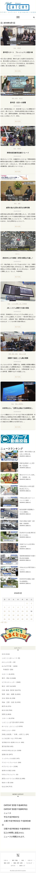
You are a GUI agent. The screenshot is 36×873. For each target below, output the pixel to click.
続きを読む (18, 71)
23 (31, 615)
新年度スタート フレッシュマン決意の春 (18, 52)
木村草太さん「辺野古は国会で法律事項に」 (18, 408)
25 (9, 619)
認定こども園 (22, 353)
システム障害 (15, 303)
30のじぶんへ (7, 730)
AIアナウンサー (7, 766)
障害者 (19, 148)
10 (4, 611)
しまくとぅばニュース (9, 658)
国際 (3, 714)
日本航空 (24, 303)
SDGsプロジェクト (9, 774)
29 (27, 619)
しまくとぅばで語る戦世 (10, 722)
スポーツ (5, 674)
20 (18, 615)
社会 (15, 48)
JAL (20, 303)
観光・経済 (15, 98)
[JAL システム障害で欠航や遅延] (18, 291)
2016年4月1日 (17, 55)
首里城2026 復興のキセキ (11, 742)
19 (13, 615)
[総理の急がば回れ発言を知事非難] (18, 191)
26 (13, 619)
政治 (15, 203)
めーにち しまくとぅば (10, 726)
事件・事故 (6, 678)
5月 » (5, 622)
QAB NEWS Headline (20, 870)
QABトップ (22, 865)
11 (9, 611)
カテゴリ (13, 865)
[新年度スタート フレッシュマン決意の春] (18, 35)
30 (31, 619)
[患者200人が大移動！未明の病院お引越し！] (18, 241)
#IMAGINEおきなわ (9, 750)
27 (18, 619)
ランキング (29, 863)
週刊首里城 (6, 746)
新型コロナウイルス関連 (10, 778)
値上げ (21, 98)
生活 (3, 654)
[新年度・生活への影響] (18, 86)
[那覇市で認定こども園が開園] (18, 341)
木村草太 (21, 403)
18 (9, 615)
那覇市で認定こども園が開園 (18, 358)
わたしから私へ (7, 662)
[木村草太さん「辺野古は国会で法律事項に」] (18, 391)
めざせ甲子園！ (7, 666)
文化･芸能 (5, 698)
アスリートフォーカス (9, 762)
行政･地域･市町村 (8, 690)
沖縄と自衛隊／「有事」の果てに (13, 734)
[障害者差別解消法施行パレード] (18, 136)
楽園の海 (5, 754)
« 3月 (2, 622)
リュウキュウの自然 (9, 758)
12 (13, 611)
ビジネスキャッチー (9, 682)
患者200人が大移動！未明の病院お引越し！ (18, 258)
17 (4, 615)
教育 (3, 706)
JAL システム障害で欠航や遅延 (18, 308)
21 (22, 615)
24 (4, 619)
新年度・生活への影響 (18, 102)
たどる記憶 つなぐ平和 (10, 738)
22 (27, 615)
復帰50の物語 (7, 770)
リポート (17, 253)
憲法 (16, 403)
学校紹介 (6, 669)
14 (22, 611)
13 (18, 611)
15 (27, 611)
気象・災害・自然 (8, 702)
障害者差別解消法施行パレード (18, 153)
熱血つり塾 (6, 782)
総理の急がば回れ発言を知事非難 (18, 207)
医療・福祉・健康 (13, 353)
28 (22, 619)
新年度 (19, 48)
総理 (19, 203)
